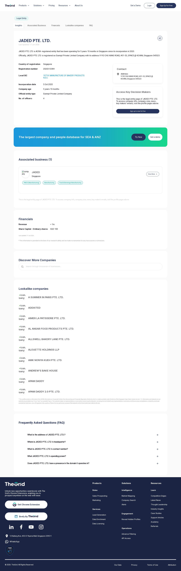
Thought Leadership (159, 504)
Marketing (96, 500)
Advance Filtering (129, 534)
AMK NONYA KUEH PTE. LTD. (45, 360)
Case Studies (156, 513)
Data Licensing (98, 524)
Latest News (156, 500)
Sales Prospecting (99, 496)
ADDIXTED (34, 307)
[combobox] (92, 266)
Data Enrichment (99, 519)
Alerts (124, 504)
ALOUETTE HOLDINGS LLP (43, 349)
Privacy (134, 565)
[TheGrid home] (10, 5)
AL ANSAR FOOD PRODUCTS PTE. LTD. (51, 328)
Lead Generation (99, 515)
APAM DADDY (36, 381)
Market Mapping (128, 496)
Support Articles (157, 518)
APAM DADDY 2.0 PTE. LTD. (44, 391)
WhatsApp (14, 541)
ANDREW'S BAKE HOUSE (43, 370)
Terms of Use (152, 565)
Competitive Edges (158, 496)
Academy (154, 522)
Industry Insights (157, 509)
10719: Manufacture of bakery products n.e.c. (63, 76)
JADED (36, 172)
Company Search (129, 500)
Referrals (154, 526)
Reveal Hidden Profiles (131, 519)
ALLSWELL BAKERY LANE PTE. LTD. (49, 339)
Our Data (117, 565)
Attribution (172, 565)
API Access (126, 538)
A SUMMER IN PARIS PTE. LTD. (46, 297)
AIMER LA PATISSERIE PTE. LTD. (46, 318)
